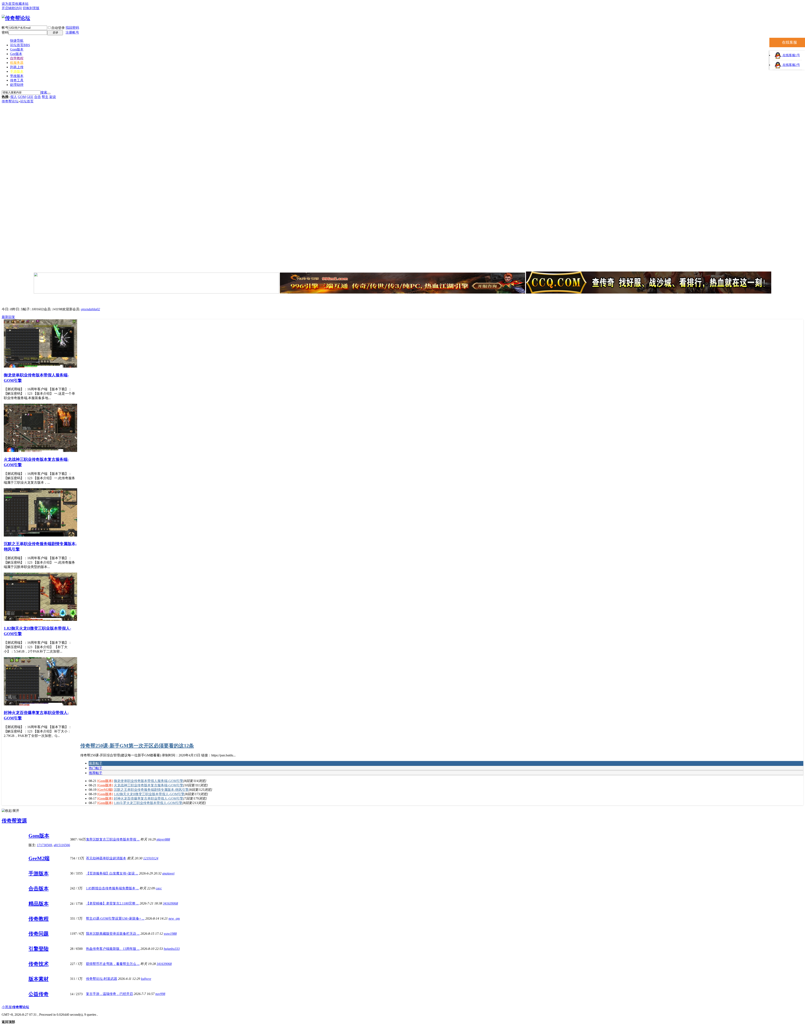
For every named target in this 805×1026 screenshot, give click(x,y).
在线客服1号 (790, 55)
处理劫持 (16, 84)
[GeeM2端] (105, 789)
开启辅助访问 (12, 8)
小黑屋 (7, 1007)
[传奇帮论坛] (16, 18)
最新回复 (8, 317)
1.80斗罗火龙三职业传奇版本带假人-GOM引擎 (148, 803)
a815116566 (62, 845)
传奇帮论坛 (10, 101)
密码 (5, 32)
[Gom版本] (105, 781)
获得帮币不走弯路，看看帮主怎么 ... (113, 964)
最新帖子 (95, 763)
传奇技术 (39, 964)
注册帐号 (72, 32)
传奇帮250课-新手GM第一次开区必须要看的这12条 (137, 745)
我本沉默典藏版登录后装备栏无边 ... (113, 933)
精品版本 (39, 903)
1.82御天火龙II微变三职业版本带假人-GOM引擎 (149, 794)
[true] (49, 93)
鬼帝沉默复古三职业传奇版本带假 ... (113, 839)
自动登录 (58, 28)
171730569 (44, 845)
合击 (37, 97)
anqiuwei (168, 873)
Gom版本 (16, 49)
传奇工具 (16, 80)
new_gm (174, 918)
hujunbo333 (172, 948)
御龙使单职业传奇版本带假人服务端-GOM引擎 (148, 781)
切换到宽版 (31, 8)
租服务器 (16, 62)
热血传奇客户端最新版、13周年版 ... (113, 948)
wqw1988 (170, 933)
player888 (163, 839)
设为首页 (8, 3)
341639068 (170, 903)
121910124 (150, 858)
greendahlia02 (90, 309)
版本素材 (39, 979)
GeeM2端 (39, 858)
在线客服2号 (790, 65)
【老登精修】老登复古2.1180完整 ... (112, 903)
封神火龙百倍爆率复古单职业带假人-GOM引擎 (148, 798)
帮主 (45, 97)
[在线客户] (402, 299)
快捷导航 (16, 40)
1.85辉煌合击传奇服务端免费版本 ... (112, 888)
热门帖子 (95, 768)
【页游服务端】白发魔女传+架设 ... (112, 873)
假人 (13, 97)
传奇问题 (39, 933)
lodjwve (146, 978)
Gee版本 (16, 54)
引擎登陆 (39, 949)
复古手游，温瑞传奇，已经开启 (109, 994)
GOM (22, 97)
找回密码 (72, 27)
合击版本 (39, 888)
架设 (52, 97)
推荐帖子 (95, 773)
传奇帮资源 (14, 820)
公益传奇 (39, 994)
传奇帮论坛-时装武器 (101, 978)
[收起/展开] (10, 811)
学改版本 (16, 76)
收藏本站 (22, 3)
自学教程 (16, 58)
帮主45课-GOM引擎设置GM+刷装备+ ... (115, 918)
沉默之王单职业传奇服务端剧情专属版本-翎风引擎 (151, 789)
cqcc (159, 888)
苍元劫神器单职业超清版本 (106, 858)
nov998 (160, 994)
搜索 (43, 92)
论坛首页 (20, 45)
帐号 (5, 27)
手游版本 (16, 71)
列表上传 (16, 67)
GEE (30, 97)
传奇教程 (39, 919)
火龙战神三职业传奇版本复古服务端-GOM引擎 (148, 785)
